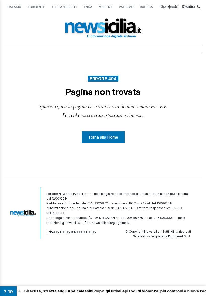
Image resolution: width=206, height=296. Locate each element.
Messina (106, 7)
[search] (162, 7)
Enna (88, 7)
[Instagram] (183, 7)
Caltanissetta (65, 7)
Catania (14, 7)
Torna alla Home (103, 137)
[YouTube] (191, 7)
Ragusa (146, 7)
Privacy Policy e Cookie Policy (71, 232)
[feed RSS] (198, 7)
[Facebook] (169, 7)
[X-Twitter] (176, 7)
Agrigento (36, 7)
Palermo (126, 7)
